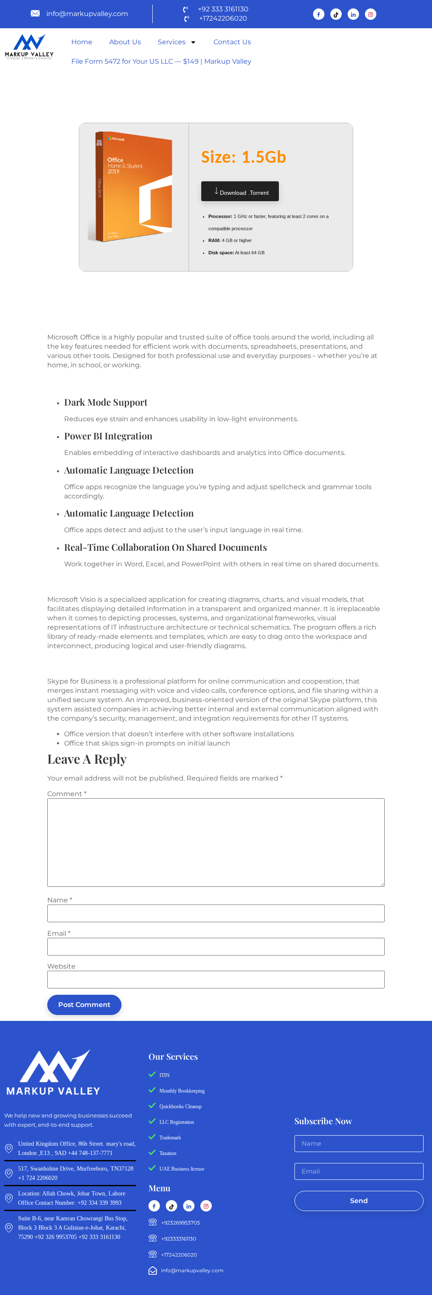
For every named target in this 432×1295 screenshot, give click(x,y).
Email (58, 933)
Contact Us (232, 42)
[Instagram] (370, 14)
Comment (66, 794)
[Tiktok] (336, 14)
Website (61, 966)
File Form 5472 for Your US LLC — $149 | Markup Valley (161, 61)
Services (172, 42)
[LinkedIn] (353, 14)
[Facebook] (318, 14)
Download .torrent (244, 192)
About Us (125, 42)
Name (59, 900)
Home (81, 42)
